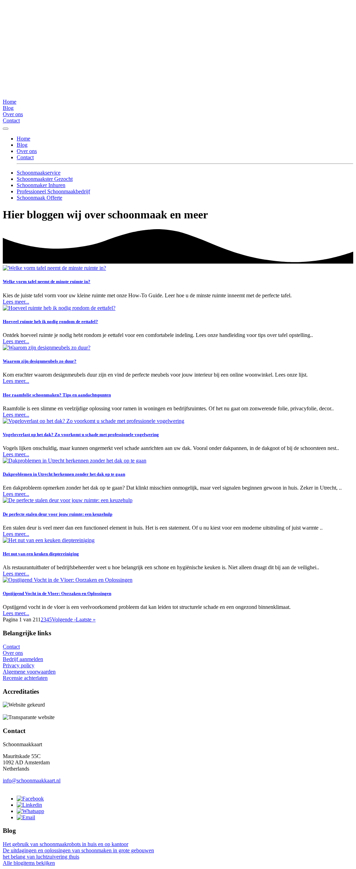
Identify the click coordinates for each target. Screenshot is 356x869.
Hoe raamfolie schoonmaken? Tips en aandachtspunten (57, 394)
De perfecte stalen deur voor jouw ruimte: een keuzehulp (57, 514)
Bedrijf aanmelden (23, 659)
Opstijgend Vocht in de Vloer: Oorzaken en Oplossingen (57, 593)
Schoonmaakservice (38, 173)
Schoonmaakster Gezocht (45, 179)
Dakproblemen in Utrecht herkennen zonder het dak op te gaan (64, 474)
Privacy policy (18, 665)
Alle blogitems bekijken (29, 863)
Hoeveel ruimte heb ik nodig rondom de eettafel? (50, 321)
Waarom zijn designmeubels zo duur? (39, 361)
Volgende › (64, 619)
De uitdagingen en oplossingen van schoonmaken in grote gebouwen (78, 850)
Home (9, 102)
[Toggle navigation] (5, 129)
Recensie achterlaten (25, 678)
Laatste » (86, 619)
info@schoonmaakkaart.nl (31, 780)
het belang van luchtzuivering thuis (41, 857)
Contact (11, 120)
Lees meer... (16, 302)
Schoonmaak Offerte (39, 198)
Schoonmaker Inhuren (41, 185)
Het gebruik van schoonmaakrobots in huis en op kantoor (65, 844)
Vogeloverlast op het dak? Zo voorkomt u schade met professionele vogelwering (81, 434)
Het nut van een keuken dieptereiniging (41, 553)
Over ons (13, 114)
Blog (8, 108)
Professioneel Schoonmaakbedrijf (53, 191)
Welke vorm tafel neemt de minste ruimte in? (46, 281)
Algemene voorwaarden (29, 672)
